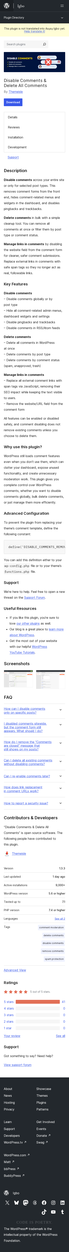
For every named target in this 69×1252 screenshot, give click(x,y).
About (8, 1089)
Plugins (41, 1102)
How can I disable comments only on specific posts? (24, 710)
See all (60, 1036)
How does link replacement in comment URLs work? (23, 789)
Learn (8, 1122)
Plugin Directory (14, 17)
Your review (12, 1036)
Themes (42, 1096)
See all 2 (60, 918)
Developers (12, 1136)
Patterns (42, 1109)
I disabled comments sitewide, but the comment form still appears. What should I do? (25, 727)
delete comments (54, 935)
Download (13, 102)
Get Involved (45, 1122)
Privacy (9, 1109)
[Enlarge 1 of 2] (28, 675)
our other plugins (28, 623)
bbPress (11, 1169)
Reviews (14, 127)
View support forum (17, 1065)
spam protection (54, 959)
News (8, 1096)
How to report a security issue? (26, 803)
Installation (15, 137)
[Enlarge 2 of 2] (60, 675)
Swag (42, 1142)
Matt (9, 1162)
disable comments (53, 943)
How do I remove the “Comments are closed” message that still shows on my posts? (28, 745)
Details (12, 117)
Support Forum (34, 597)
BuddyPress (14, 1176)
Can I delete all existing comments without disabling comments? (28, 762)
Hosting (9, 1102)
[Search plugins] (44, 44)
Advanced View (15, 970)
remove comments (53, 951)
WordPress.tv (15, 1142)
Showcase (43, 1089)
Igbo (16, 1193)
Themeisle (16, 92)
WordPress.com (17, 1155)
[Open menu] (63, 6)
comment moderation (51, 927)
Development (17, 147)
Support (13, 157)
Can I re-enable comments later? (27, 776)
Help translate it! (34, 31)
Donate (43, 1136)
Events (41, 1129)
